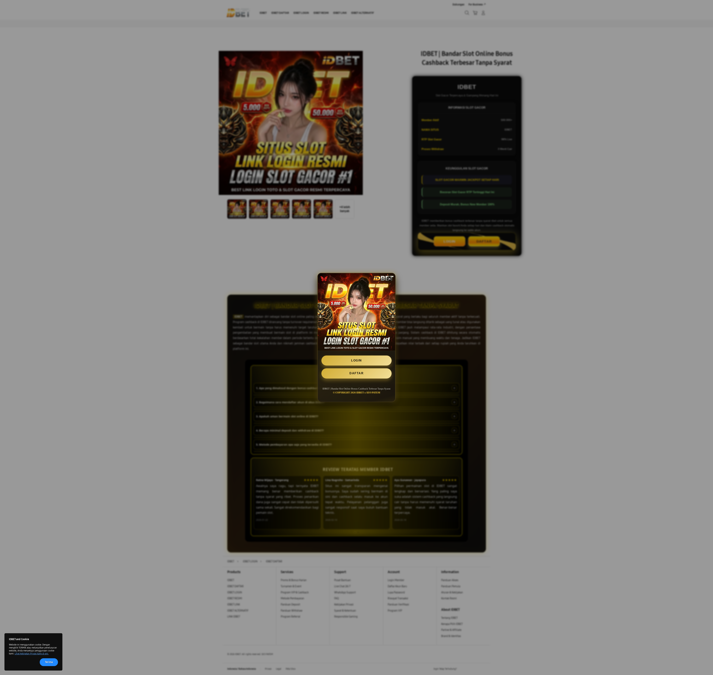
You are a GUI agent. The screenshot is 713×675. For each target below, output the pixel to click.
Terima (49, 662)
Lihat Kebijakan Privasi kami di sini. (32, 653)
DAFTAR (356, 373)
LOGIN (356, 360)
